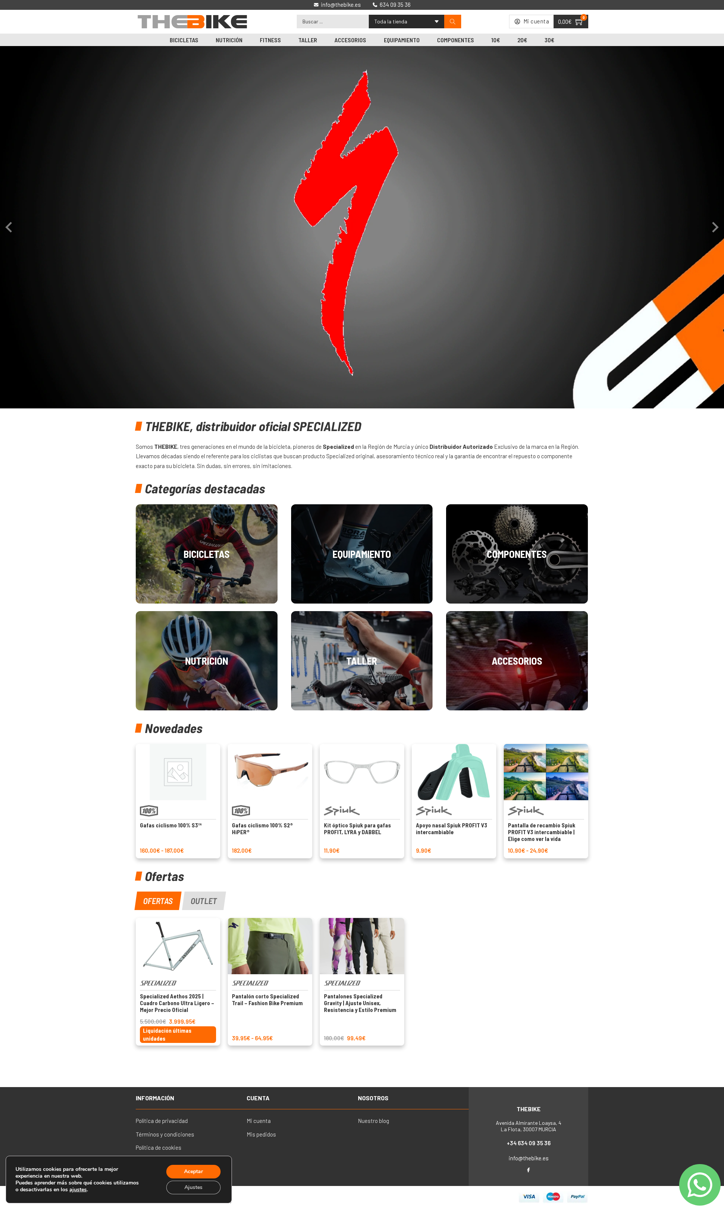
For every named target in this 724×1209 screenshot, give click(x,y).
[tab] (158, 901)
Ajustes (193, 1187)
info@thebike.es (529, 1158)
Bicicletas (184, 39)
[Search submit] (452, 22)
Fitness (270, 39)
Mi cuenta (259, 1120)
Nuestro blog (373, 1120)
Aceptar (193, 1171)
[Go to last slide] (9, 227)
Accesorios (350, 39)
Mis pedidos (261, 1134)
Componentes (455, 39)
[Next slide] (714, 227)
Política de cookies (158, 1147)
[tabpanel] (362, 982)
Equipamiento (402, 39)
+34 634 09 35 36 (529, 1143)
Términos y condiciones (165, 1134)
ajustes (78, 1189)
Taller (307, 39)
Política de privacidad (162, 1120)
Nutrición (229, 39)
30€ (549, 39)
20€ (522, 39)
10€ (495, 39)
